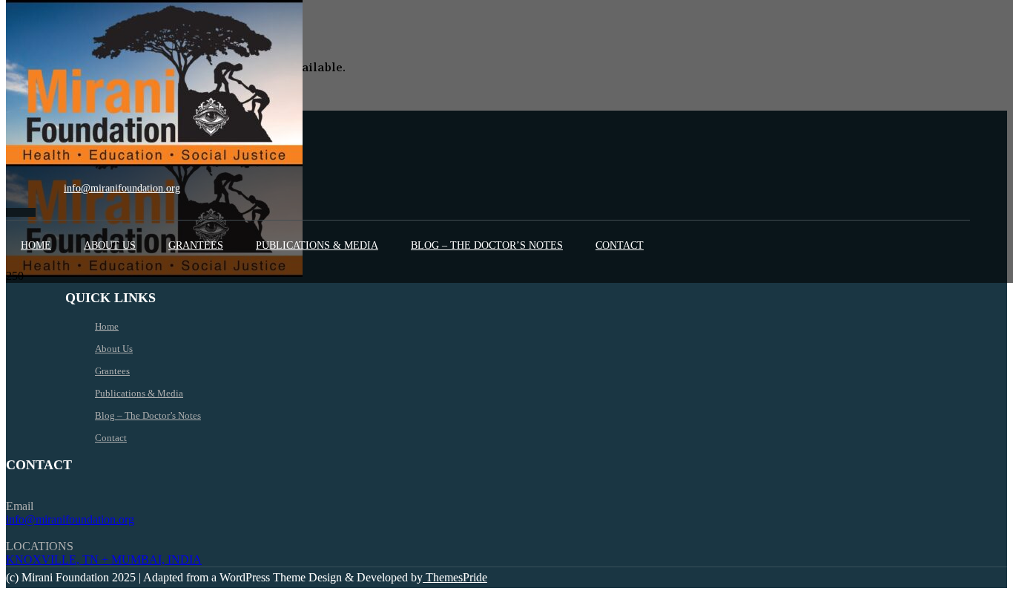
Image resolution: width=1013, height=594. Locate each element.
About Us (110, 245)
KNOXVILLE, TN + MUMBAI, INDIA (104, 559)
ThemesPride (455, 577)
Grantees (195, 245)
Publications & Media (317, 245)
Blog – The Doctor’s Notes (487, 245)
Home (36, 245)
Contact (619, 245)
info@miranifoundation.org (122, 188)
